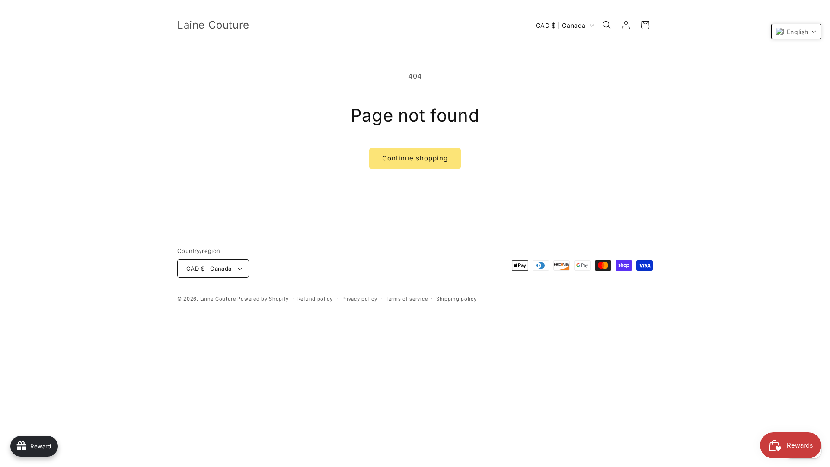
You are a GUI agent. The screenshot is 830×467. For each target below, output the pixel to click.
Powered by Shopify (263, 299)
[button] (606, 25)
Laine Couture (218, 299)
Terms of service (407, 299)
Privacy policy (359, 299)
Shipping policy (456, 299)
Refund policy (315, 299)
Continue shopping (415, 158)
